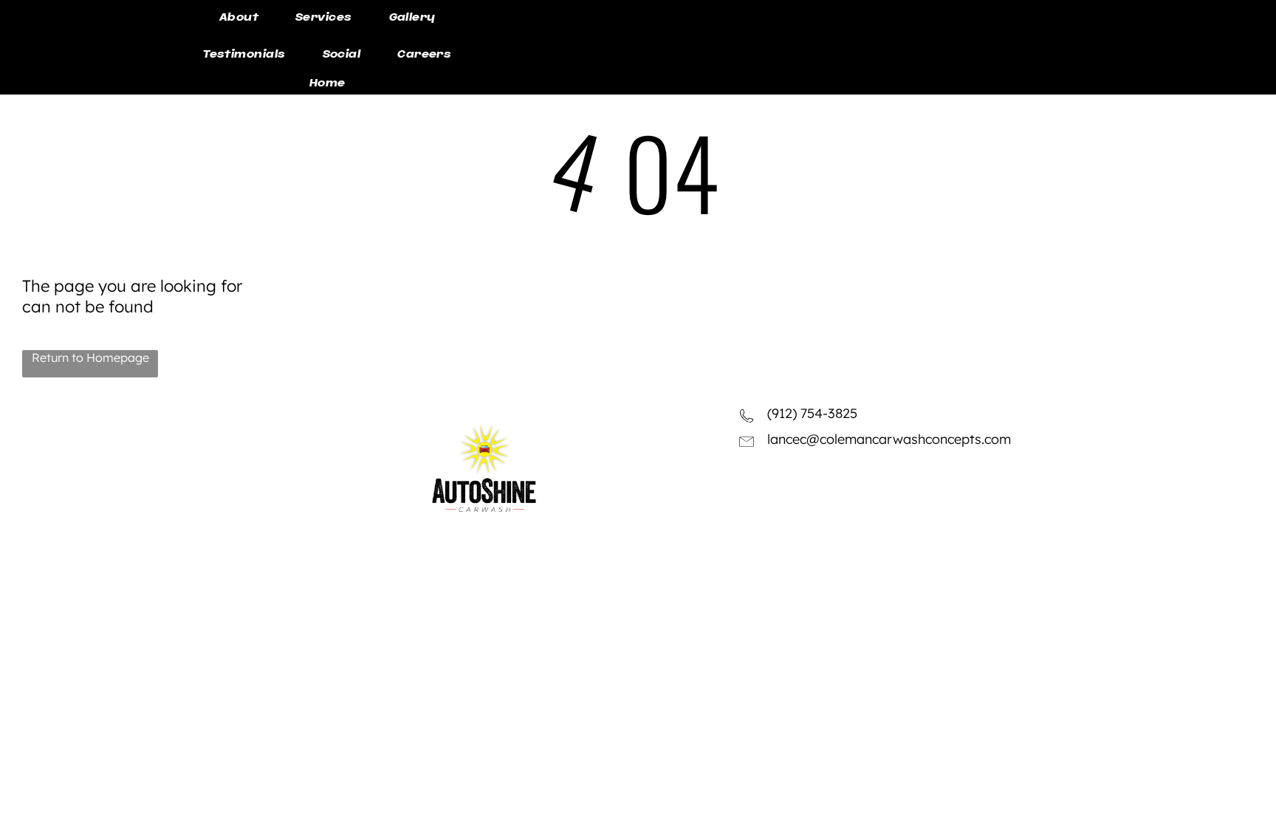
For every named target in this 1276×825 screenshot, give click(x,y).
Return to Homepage (90, 357)
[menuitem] (239, 18)
